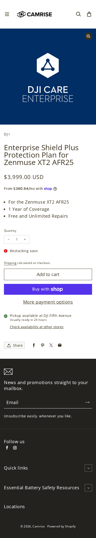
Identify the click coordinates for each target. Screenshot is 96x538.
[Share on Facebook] (34, 345)
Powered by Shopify (61, 526)
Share (18, 345)
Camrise (38, 526)
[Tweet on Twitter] (51, 345)
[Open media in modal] (88, 36)
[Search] (78, 14)
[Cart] (89, 14)
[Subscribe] (87, 402)
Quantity (10, 230)
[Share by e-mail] (60, 345)
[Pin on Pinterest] (42, 345)
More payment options (48, 302)
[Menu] (7, 14)
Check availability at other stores (37, 327)
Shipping (10, 263)
